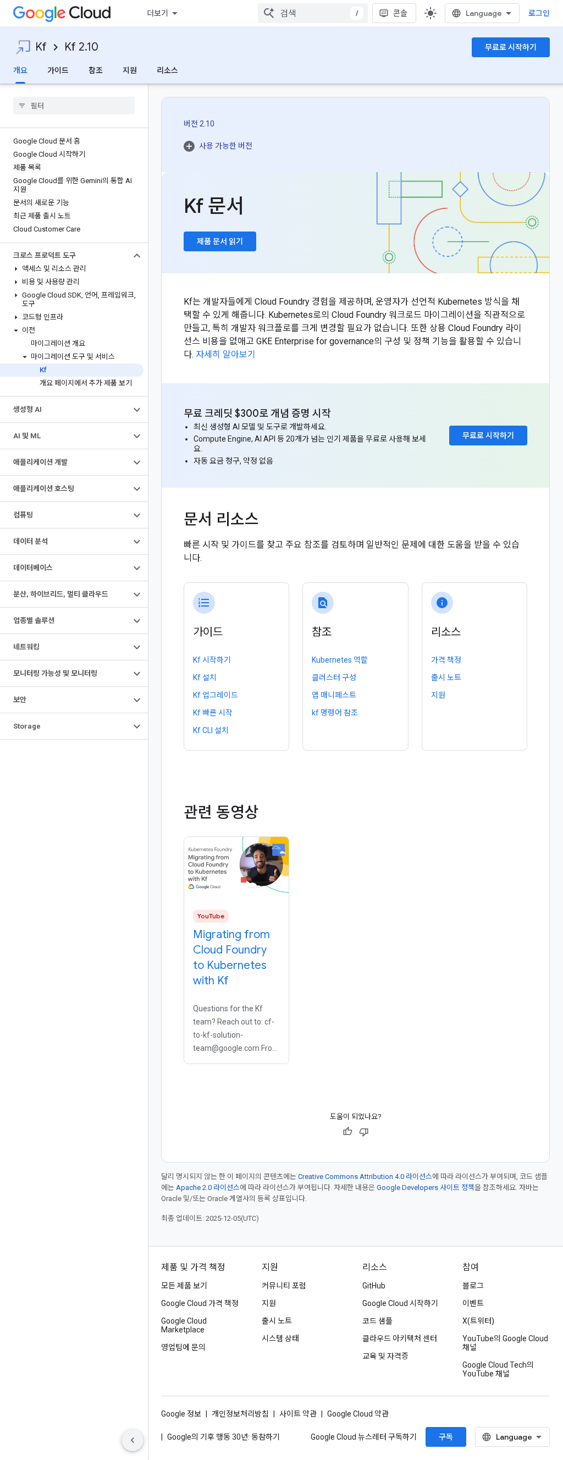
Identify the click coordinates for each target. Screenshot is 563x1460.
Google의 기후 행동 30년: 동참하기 (223, 1437)
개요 (20, 70)
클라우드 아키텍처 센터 (399, 1338)
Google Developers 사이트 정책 (425, 1187)
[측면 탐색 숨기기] (132, 1440)
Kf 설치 (205, 677)
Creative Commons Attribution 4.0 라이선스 (365, 1176)
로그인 (539, 13)
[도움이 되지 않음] (364, 1131)
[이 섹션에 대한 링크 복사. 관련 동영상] (274, 812)
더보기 (157, 13)
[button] (65, 255)
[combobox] (313, 13)
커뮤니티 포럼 (284, 1285)
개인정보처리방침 (240, 1413)
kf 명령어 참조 (335, 712)
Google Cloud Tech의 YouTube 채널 (498, 1369)
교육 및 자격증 (385, 1356)
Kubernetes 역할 (340, 659)
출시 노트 (446, 677)
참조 (96, 70)
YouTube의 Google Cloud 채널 (505, 1343)
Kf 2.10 (81, 47)
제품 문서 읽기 (220, 241)
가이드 (58, 70)
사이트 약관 (298, 1413)
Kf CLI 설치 (211, 730)
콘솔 (400, 13)
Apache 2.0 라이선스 (208, 1187)
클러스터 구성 (334, 677)
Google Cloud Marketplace (184, 1325)
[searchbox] (74, 105)
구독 (446, 1437)
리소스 (167, 70)
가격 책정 (446, 659)
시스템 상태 (280, 1338)
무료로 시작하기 (511, 47)
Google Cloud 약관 (358, 1413)
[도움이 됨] (347, 1131)
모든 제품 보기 (184, 1285)
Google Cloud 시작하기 (400, 1303)
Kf (41, 47)
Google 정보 (181, 1413)
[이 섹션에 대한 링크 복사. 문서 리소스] (274, 520)
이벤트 (473, 1303)
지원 (130, 70)
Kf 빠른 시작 (213, 712)
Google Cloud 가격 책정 (200, 1303)
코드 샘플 (377, 1320)
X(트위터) (478, 1320)
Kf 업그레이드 (215, 695)
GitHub (373, 1285)
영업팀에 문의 (183, 1347)
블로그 (473, 1285)
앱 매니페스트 (334, 695)
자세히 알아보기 (226, 354)
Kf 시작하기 (212, 659)
